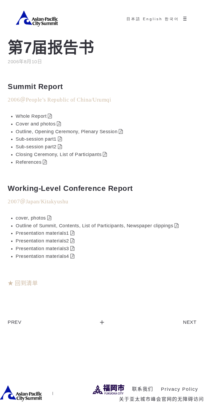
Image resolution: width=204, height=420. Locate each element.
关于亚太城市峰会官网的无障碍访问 (161, 399)
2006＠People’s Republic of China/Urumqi (59, 99)
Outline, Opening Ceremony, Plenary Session (66, 131)
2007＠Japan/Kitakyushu (38, 201)
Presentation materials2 (42, 240)
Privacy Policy (179, 389)
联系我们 (142, 389)
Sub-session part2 (36, 146)
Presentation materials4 (42, 256)
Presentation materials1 (42, 233)
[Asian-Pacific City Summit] (37, 18)
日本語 (133, 19)
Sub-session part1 (36, 139)
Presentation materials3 (42, 248)
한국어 (172, 19)
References (28, 162)
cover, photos (31, 218)
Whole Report (31, 116)
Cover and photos (36, 124)
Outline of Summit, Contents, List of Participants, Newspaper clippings (94, 225)
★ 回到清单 (23, 283)
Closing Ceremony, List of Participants (58, 154)
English (153, 19)
